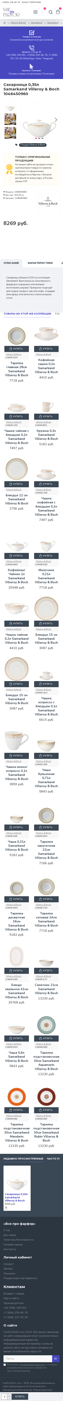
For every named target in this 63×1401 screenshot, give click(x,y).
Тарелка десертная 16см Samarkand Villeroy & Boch (16, 921)
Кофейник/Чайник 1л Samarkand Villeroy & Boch (16, 576)
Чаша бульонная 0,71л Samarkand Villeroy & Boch (46, 778)
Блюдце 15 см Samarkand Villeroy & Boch (46, 639)
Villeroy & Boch (18, 22)
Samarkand (36, 22)
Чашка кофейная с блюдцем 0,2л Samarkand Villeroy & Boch (46, 506)
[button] (22, 119)
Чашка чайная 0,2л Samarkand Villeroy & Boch (17, 639)
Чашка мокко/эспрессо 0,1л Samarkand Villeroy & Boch (16, 773)
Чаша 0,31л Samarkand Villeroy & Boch (16, 846)
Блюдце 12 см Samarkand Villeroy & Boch (16, 499)
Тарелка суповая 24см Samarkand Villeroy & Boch (46, 919)
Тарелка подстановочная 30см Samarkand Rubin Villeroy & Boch (46, 1132)
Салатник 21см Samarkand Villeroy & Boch (46, 989)
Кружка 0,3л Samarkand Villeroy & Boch (46, 435)
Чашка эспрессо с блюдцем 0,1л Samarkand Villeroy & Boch (46, 706)
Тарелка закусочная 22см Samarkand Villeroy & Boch (46, 850)
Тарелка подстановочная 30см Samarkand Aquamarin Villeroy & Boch (46, 1061)
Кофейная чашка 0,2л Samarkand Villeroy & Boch (46, 366)
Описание (11, 263)
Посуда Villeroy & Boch (32, 144)
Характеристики (40, 263)
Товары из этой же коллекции (27, 313)
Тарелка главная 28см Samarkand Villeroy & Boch (16, 369)
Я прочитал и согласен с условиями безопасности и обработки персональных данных (32, 1367)
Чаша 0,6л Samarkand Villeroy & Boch (16, 1057)
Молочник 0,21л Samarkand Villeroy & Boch (46, 576)
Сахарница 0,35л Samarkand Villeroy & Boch (16, 1197)
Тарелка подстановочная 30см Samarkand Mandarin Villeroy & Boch (17, 1132)
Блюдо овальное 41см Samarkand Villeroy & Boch (16, 991)
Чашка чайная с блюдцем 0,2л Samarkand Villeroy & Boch (16, 437)
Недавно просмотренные (23, 1158)
